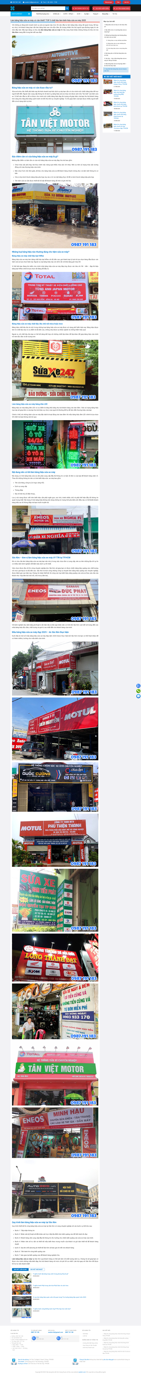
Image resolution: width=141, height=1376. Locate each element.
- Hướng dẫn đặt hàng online (90, 1343)
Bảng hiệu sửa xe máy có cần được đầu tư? (115, 25)
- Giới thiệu (85, 1333)
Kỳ (61, 1337)
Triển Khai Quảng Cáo (42, 14)
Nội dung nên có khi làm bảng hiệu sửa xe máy (115, 54)
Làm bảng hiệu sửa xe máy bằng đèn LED (116, 49)
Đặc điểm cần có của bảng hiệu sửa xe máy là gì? (115, 31)
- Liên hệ (84, 1336)
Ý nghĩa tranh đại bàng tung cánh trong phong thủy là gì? (50, 1274)
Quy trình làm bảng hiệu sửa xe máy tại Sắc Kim (115, 70)
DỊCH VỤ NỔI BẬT (17, 14)
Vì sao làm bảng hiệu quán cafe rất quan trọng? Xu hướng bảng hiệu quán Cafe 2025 (59, 1297)
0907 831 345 (16, 2)
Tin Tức (115, 14)
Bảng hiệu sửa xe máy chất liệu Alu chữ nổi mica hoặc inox (116, 44)
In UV (78, 14)
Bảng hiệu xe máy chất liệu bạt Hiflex (117, 40)
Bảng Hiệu (105, 14)
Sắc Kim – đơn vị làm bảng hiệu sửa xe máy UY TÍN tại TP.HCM (115, 59)
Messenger (108, 2)
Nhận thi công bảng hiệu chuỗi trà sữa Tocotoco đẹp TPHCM (108, 125)
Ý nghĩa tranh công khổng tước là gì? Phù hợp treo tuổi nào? (52, 1309)
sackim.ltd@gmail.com (32, 2)
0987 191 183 (35, 1332)
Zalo (118, 2)
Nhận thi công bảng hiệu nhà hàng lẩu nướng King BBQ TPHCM (108, 91)
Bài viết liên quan (20, 1269)
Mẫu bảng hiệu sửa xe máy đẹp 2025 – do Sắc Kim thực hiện (115, 64)
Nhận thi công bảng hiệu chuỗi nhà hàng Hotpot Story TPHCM (108, 81)
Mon (37, 1337)
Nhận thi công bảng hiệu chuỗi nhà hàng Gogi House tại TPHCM (108, 113)
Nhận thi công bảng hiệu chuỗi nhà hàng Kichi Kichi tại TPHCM (108, 103)
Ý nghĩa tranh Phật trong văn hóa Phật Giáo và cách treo (50, 1285)
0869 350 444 (40, 1339)
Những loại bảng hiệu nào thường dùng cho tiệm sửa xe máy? (115, 36)
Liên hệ (126, 2)
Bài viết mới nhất (37, 1269)
